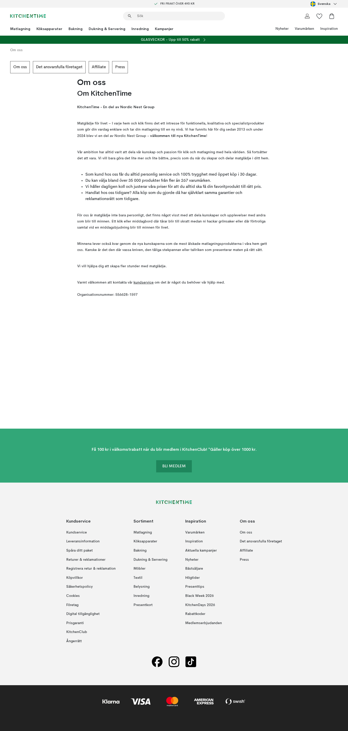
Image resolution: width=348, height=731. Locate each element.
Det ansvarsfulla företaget (59, 67)
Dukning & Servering (107, 28)
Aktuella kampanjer (201, 550)
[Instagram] (174, 661)
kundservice (143, 282)
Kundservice (76, 532)
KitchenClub (76, 632)
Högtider (192, 577)
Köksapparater (49, 28)
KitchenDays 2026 (200, 605)
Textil (137, 577)
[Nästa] (338, 67)
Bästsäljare (194, 568)
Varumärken (304, 29)
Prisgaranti (75, 623)
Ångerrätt (74, 641)
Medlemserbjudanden (203, 623)
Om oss (20, 67)
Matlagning (20, 28)
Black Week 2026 (199, 596)
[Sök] (129, 16)
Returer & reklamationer (85, 559)
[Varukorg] (332, 16)
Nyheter (282, 29)
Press (120, 67)
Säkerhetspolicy (79, 586)
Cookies (73, 596)
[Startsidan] (28, 16)
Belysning (141, 586)
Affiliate (99, 67)
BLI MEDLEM (174, 466)
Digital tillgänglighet (83, 614)
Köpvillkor (74, 577)
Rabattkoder (195, 614)
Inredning (140, 28)
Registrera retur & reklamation (91, 568)
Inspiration (329, 29)
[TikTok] (190, 661)
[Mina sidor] (307, 16)
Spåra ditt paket (79, 550)
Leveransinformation (83, 541)
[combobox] (324, 4)
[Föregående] (10, 67)
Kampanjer (164, 28)
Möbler (139, 568)
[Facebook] (157, 661)
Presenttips (194, 586)
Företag (72, 605)
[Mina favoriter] (319, 16)
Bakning (76, 28)
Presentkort (143, 605)
